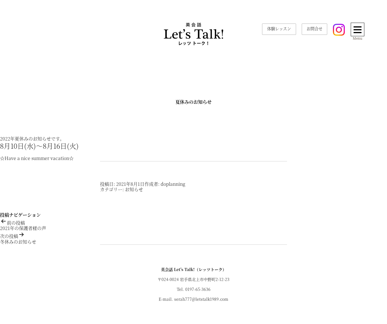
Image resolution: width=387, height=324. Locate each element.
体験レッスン (279, 28)
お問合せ (314, 28)
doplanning (173, 184)
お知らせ (134, 189)
